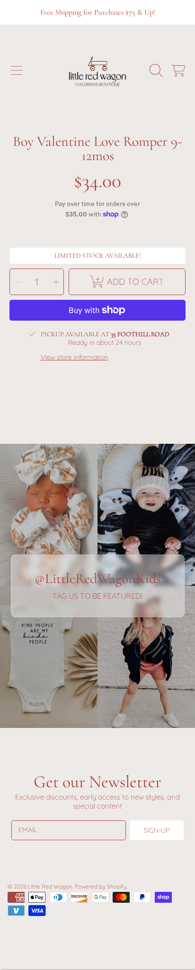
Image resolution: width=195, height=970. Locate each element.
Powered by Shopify (100, 886)
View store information (74, 357)
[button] (16, 70)
